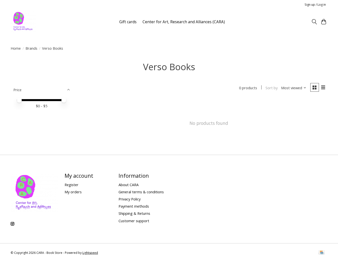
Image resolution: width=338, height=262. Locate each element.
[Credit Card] (321, 252)
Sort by (272, 87)
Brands (31, 48)
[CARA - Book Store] (23, 22)
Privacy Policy (130, 198)
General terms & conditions (141, 191)
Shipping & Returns (134, 213)
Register (71, 184)
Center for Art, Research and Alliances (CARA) (184, 21)
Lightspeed (90, 253)
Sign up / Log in (315, 4)
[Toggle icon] (314, 21)
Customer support (134, 220)
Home (16, 48)
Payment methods (134, 206)
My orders (73, 191)
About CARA (129, 184)
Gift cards (128, 21)
